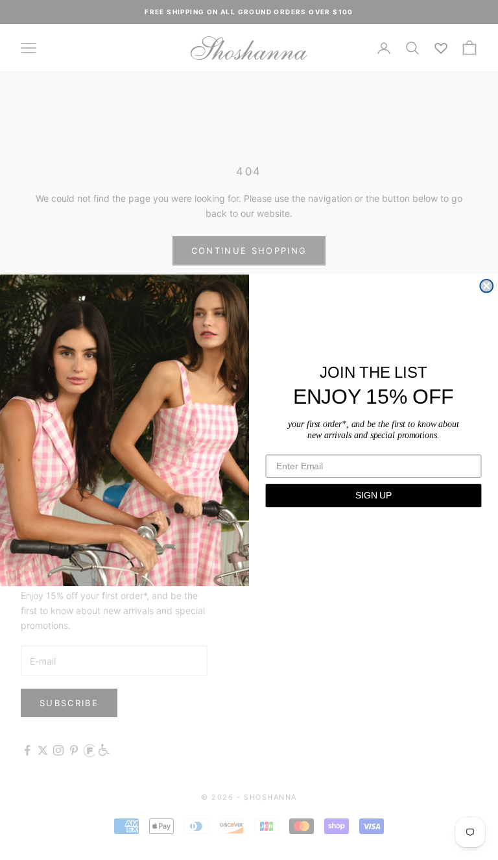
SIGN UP (373, 495)
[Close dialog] (486, 285)
